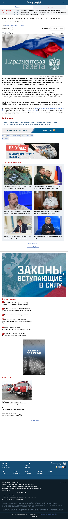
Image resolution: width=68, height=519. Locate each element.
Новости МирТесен (33, 247)
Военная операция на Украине (14, 25)
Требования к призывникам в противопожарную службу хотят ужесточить (15, 403)
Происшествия (6, 467)
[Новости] (54, 28)
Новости (50, 7)
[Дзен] (61, 28)
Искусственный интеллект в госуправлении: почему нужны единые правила (17, 328)
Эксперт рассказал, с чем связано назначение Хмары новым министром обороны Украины (17, 321)
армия (3, 135)
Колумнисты (40, 473)
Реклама (15, 477)
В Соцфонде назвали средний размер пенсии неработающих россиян (38, 10)
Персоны (39, 471)
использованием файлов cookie (47, 514)
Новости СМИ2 (32, 243)
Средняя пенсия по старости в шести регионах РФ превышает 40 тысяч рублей (40, 12)
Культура (27, 467)
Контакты (4, 477)
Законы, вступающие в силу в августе (16, 315)
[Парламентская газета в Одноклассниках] (63, 467)
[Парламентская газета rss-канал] (57, 467)
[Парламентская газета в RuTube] (65, 467)
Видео (3, 471)
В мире (27, 465)
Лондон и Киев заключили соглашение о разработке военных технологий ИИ (14, 409)
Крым (23, 135)
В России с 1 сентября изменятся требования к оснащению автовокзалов (14, 334)
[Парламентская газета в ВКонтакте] (59, 467)
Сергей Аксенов (32, 110)
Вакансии (27, 477)
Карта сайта (63, 482)
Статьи (17, 7)
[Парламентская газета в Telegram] (61, 467)
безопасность (29, 135)
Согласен (34, 516)
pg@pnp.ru (20, 499)
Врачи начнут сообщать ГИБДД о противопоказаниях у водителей (12, 414)
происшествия (16, 135)
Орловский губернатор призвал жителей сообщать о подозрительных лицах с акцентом (16, 309)
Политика (4, 463)
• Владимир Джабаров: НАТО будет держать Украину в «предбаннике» (27, 124)
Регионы (4, 473)
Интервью (28, 473)
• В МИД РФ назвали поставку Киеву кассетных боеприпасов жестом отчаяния (30, 122)
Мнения (50, 471)
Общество (4, 465)
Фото (26, 471)
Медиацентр (16, 473)
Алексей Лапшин (9, 33)
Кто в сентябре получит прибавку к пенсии (29, 14)
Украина (9, 135)
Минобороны (61, 33)
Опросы (15, 471)
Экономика (28, 463)
